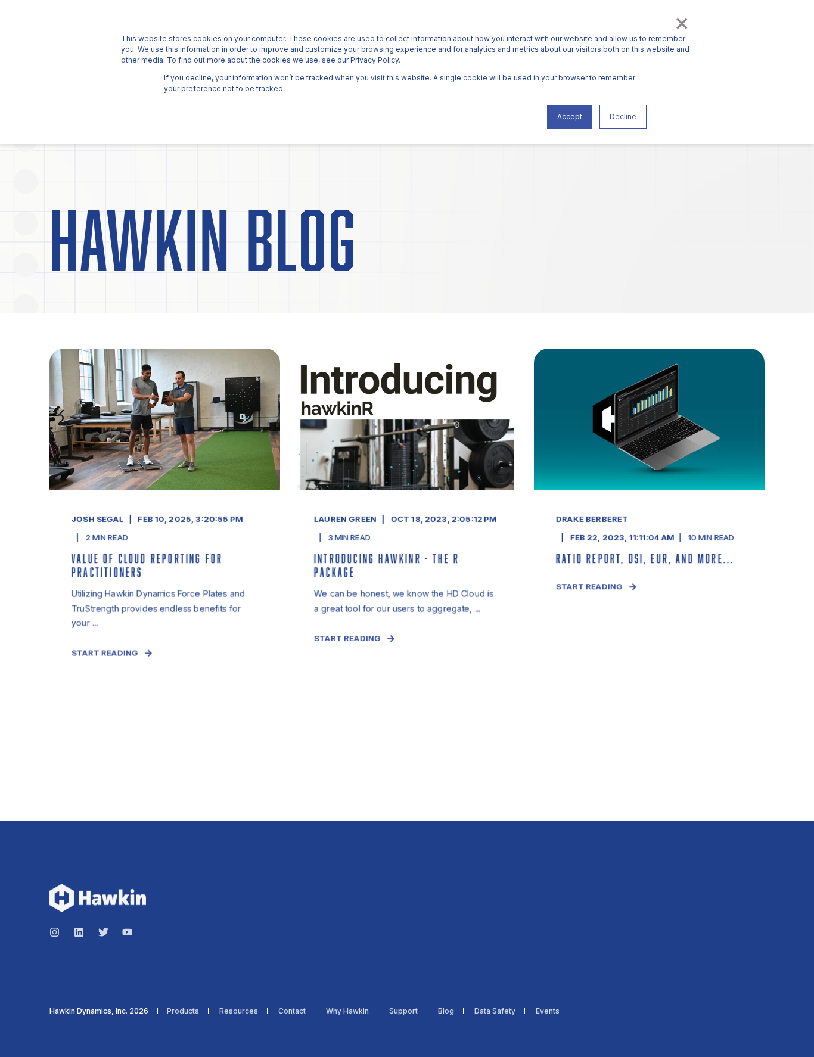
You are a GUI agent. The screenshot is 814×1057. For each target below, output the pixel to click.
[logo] (97, 898)
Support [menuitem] (403, 1011)
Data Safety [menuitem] (494, 1011)
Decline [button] (623, 116)
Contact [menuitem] (292, 1011)
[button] (23, 1033)
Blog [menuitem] (446, 1011)
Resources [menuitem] (238, 1011)
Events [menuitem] (548, 1011)
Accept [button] (569, 116)
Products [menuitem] (183, 1011)
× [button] (681, 22)
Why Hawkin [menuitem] (347, 1011)
